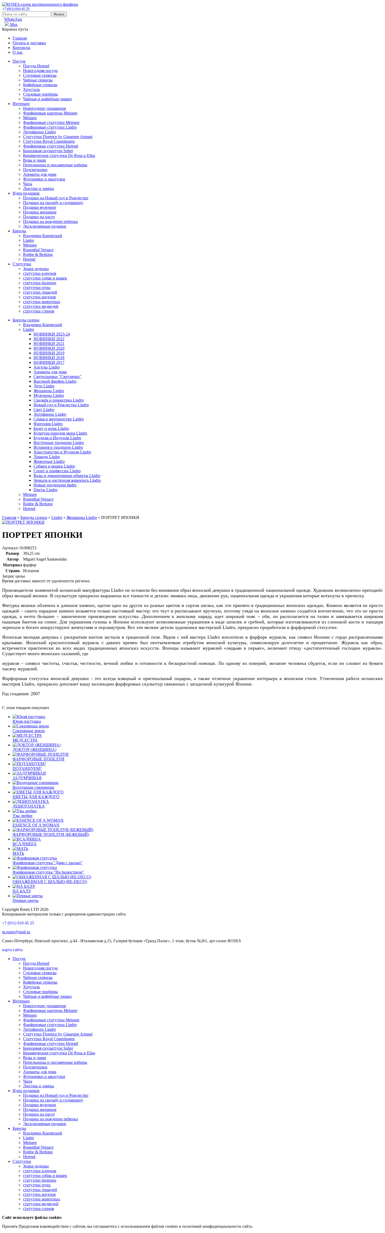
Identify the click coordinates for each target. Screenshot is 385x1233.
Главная (20, 38)
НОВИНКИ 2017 (49, 362)
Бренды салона (26, 320)
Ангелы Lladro (47, 367)
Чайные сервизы (38, 80)
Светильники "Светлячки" (57, 376)
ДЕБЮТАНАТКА (29, 806)
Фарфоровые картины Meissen (50, 113)
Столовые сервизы (40, 75)
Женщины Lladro (49, 390)
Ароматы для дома (39, 174)
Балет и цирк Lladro (51, 428)
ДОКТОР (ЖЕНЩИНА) (34, 749)
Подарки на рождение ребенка (50, 221)
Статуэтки (22, 264)
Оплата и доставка (29, 43)
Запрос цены (13, 576)
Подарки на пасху (39, 217)
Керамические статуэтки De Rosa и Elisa (59, 155)
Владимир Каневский (42, 235)
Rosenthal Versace (38, 250)
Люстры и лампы (38, 188)
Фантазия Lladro (48, 423)
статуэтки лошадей (40, 292)
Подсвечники (35, 169)
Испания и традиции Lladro (58, 447)
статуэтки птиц (37, 287)
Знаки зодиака (36, 268)
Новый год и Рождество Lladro (61, 405)
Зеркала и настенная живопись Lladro (67, 480)
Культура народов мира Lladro (60, 433)
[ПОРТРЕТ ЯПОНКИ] (23, 522)
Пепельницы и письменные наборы (55, 165)
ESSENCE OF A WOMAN (36, 825)
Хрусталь (31, 89)
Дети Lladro (44, 386)
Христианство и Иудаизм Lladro (62, 452)
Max (13, 24)
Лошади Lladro (47, 456)
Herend (29, 259)
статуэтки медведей (40, 306)
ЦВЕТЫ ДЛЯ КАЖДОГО (36, 796)
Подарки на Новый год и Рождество (55, 198)
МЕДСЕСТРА (25, 740)
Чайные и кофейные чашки (47, 99)
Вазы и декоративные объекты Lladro (67, 475)
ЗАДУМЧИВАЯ (27, 778)
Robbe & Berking (38, 254)
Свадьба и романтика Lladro (59, 400)
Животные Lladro (49, 461)
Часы (27, 184)
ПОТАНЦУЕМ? (27, 768)
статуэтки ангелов (39, 297)
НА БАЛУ (22, 891)
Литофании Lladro (39, 132)
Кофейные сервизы (40, 85)
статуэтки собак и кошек (45, 278)
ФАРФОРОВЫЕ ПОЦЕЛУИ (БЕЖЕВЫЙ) (51, 834)
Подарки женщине (40, 212)
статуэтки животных (41, 301)
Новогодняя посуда (40, 70)
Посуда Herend (36, 66)
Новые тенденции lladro (55, 485)
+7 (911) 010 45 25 (15, 9)
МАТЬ (18, 853)
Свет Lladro (44, 409)
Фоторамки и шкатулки (44, 179)
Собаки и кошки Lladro (54, 466)
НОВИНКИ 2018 (49, 357)
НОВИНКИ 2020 (49, 348)
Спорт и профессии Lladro (57, 471)
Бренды (19, 231)
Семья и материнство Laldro (59, 419)
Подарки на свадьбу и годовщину (53, 202)
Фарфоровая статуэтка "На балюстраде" (48, 872)
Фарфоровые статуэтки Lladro (50, 127)
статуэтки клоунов (39, 273)
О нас (18, 52)
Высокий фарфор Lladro (55, 381)
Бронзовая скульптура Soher (48, 151)
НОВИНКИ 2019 (49, 353)
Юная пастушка (27, 721)
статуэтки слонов (38, 311)
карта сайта (12, 949)
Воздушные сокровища (33, 787)
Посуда (19, 61)
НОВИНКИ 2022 (49, 339)
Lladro (28, 240)
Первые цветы (25, 900)
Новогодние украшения (44, 108)
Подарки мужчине (39, 207)
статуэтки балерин (39, 283)
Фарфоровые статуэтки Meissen (51, 122)
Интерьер (21, 103)
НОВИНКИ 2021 (49, 343)
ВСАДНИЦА (25, 844)
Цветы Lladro (45, 489)
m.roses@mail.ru (16, 932)
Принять (10, 1226)
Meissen (30, 118)
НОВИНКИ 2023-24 (52, 334)
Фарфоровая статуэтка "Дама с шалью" (47, 863)
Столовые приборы (40, 94)
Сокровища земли (29, 730)
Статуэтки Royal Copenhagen (49, 141)
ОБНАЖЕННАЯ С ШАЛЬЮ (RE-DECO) (50, 881)
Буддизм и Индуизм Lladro (57, 438)
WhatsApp (13, 19)
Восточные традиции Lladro (59, 442)
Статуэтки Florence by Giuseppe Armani (57, 136)
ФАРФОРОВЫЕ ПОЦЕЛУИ (38, 759)
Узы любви (22, 815)
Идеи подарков (26, 193)
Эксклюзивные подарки (44, 226)
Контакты (21, 47)
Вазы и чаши (34, 160)
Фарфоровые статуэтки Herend (50, 146)
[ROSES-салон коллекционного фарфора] (40, 4)
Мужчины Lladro (49, 395)
